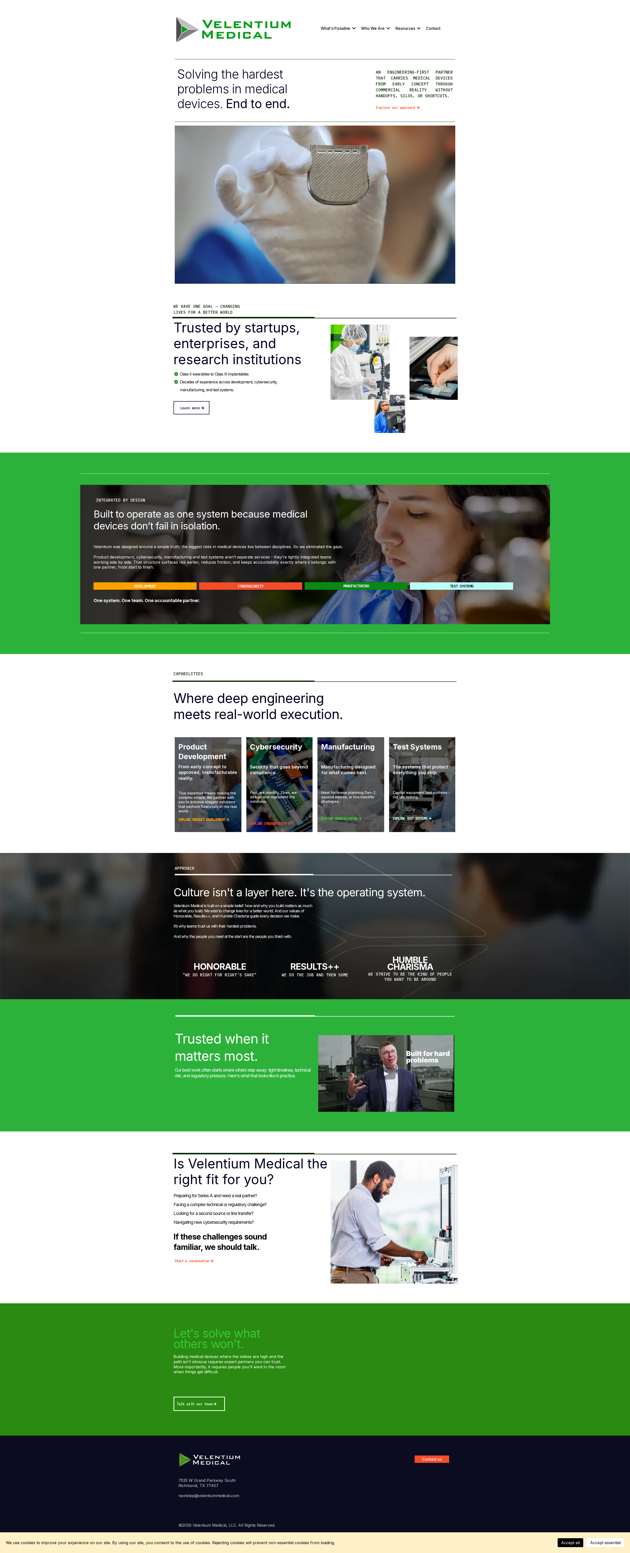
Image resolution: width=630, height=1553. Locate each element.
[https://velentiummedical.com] (209, 1459)
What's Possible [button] (336, 28)
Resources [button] (405, 28)
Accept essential (605, 1542)
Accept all (570, 1542)
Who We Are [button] (373, 28)
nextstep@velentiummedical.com (208, 1495)
